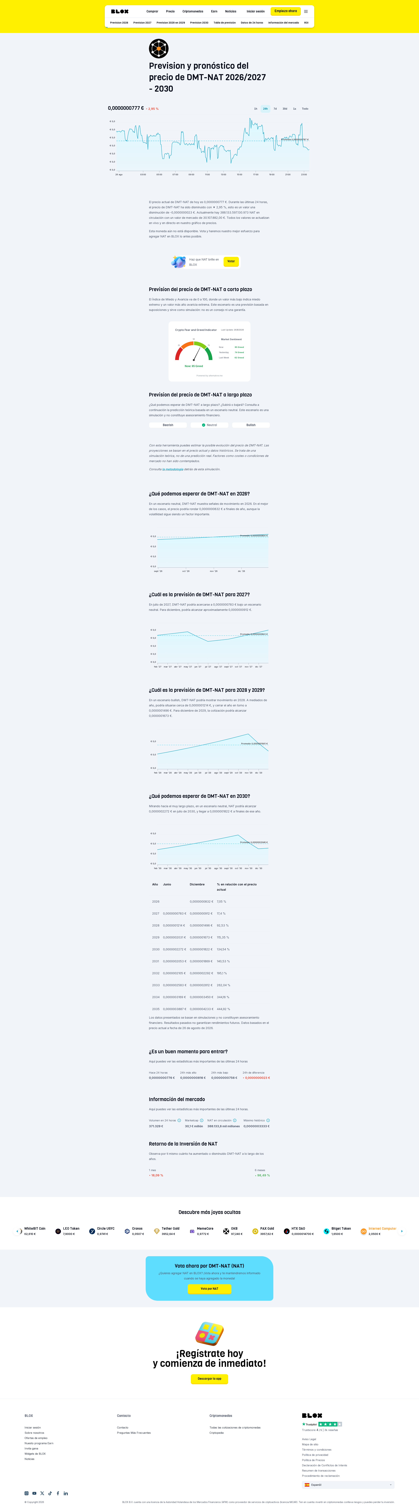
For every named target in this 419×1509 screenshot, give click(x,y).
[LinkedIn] (66, 1493)
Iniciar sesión (256, 11)
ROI (306, 22)
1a (294, 108)
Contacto (124, 1416)
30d (285, 108)
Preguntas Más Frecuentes (134, 1432)
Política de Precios (313, 1460)
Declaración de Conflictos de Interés (324, 1465)
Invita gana (31, 1448)
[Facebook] (58, 1493)
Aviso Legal (309, 1439)
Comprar (152, 11)
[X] (42, 1493)
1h (255, 108)
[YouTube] (34, 1493)
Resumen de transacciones (319, 1470)
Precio (170, 11)
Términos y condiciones (316, 1449)
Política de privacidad (315, 1454)
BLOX (29, 1416)
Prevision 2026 (119, 22)
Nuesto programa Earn (39, 1443)
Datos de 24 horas (252, 22)
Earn (214, 11)
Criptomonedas (192, 11)
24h (265, 108)
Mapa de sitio (310, 1444)
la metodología (172, 469)
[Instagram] (26, 1493)
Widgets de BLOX (35, 1453)
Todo (305, 108)
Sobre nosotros (34, 1432)
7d (275, 108)
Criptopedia (217, 1432)
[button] (71, 1419)
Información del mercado (283, 22)
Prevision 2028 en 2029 (171, 22)
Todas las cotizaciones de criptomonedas (235, 1427)
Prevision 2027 (142, 22)
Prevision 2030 (199, 22)
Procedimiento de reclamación (321, 1475)
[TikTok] (50, 1493)
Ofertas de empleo (36, 1438)
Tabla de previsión (225, 22)
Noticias (230, 11)
